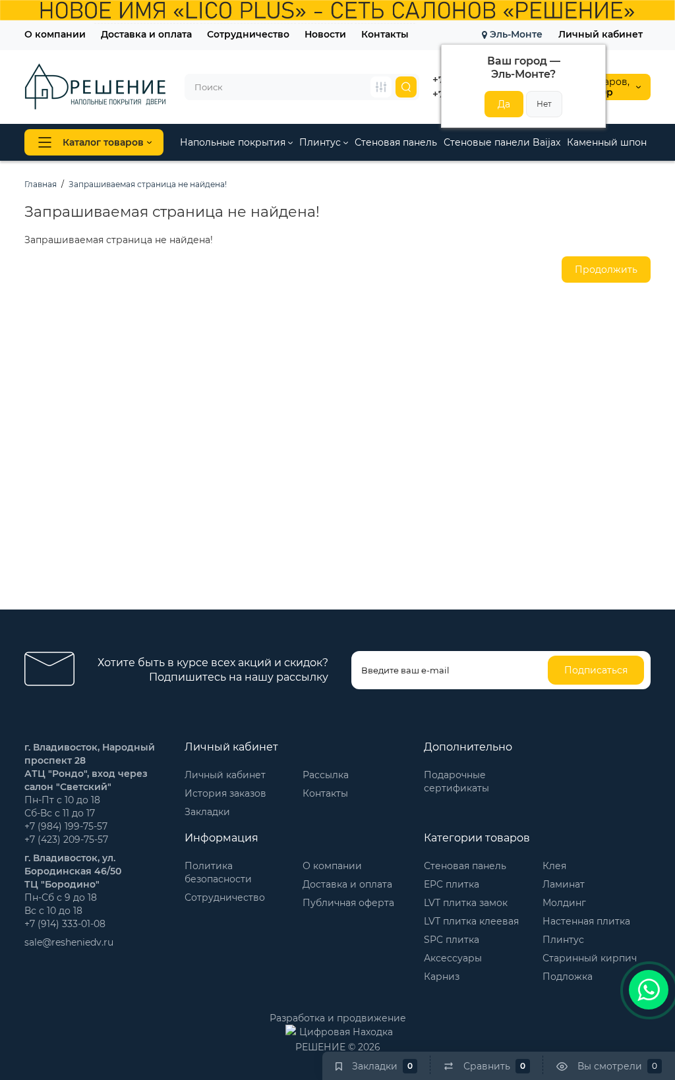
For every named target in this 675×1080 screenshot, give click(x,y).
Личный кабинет (600, 34)
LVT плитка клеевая (471, 921)
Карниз (441, 976)
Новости (325, 34)
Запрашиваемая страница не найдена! (148, 184)
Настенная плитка (586, 921)
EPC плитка (451, 884)
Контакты (385, 34)
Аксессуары (453, 958)
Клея (554, 866)
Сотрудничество (248, 34)
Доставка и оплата (146, 34)
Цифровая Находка (346, 1032)
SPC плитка (451, 940)
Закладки (207, 812)
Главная (40, 184)
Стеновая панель (396, 142)
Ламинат (564, 884)
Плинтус (321, 142)
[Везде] (381, 87)
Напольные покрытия (234, 142)
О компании (55, 34)
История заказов (225, 793)
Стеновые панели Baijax (502, 142)
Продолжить (606, 269)
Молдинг (564, 903)
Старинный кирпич (590, 958)
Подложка (568, 976)
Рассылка (326, 775)
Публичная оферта (348, 903)
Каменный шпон (607, 142)
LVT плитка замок (466, 903)
